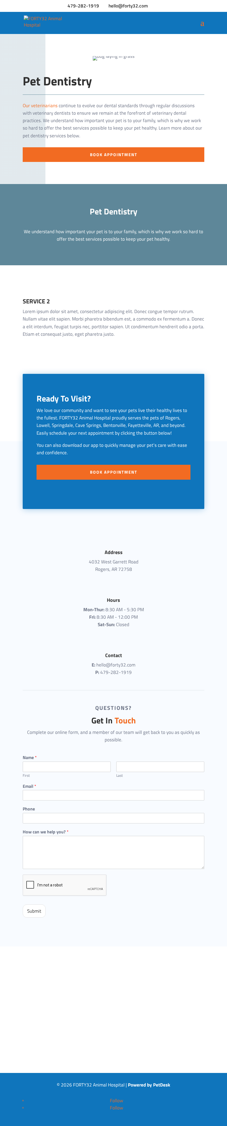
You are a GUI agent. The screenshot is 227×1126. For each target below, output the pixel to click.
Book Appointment (113, 154)
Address (114, 552)
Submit (34, 911)
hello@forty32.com (115, 664)
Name (30, 757)
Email (29, 786)
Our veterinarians (40, 105)
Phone (29, 809)
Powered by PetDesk (149, 1084)
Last (119, 775)
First (26, 775)
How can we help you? (46, 832)
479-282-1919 (83, 5)
